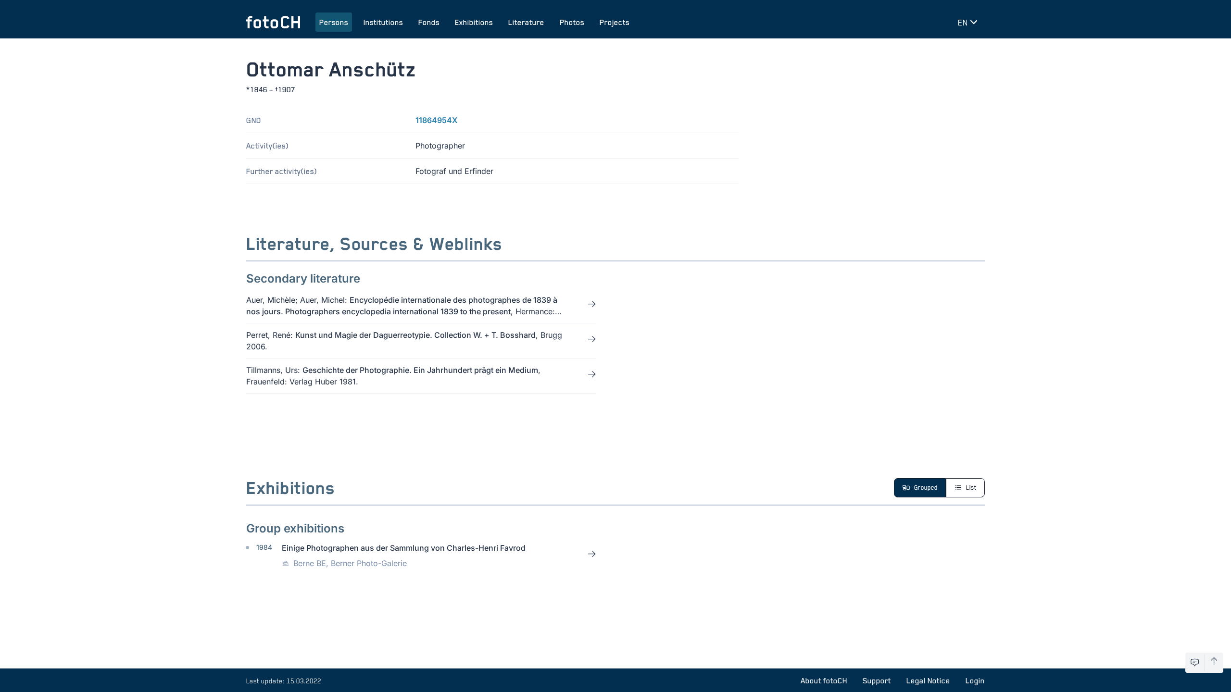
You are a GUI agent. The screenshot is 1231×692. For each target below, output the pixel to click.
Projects (614, 22)
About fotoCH (824, 680)
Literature (526, 22)
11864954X (436, 120)
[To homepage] (273, 22)
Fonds (429, 22)
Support (877, 680)
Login (975, 680)
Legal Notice (928, 680)
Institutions (383, 22)
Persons (333, 22)
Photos (572, 22)
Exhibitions (474, 22)
